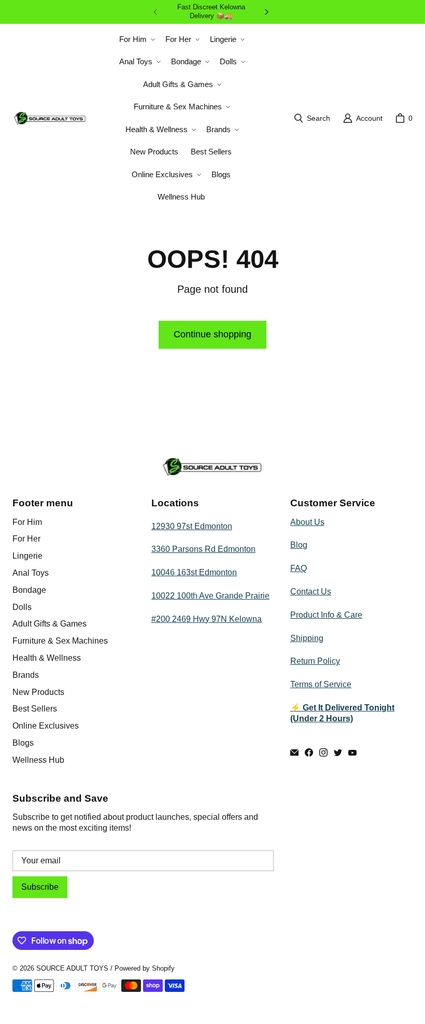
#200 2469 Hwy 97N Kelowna (206, 619)
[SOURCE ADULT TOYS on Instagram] (323, 752)
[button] (136, 39)
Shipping (306, 638)
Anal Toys (30, 572)
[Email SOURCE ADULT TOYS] (294, 752)
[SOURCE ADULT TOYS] (50, 118)
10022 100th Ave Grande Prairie (210, 595)
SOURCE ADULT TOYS (72, 968)
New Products (38, 692)
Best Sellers (34, 708)
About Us (307, 522)
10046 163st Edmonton (194, 572)
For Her (26, 538)
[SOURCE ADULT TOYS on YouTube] (352, 752)
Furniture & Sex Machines (60, 640)
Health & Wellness (46, 657)
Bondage (29, 590)
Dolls (22, 607)
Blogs (23, 742)
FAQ (298, 568)
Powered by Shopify (145, 968)
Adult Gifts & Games (49, 623)
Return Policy (315, 661)
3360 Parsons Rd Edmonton (203, 549)
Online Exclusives (45, 725)
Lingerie (27, 555)
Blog (298, 545)
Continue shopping (212, 334)
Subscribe (40, 887)
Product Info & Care (326, 614)
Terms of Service (320, 684)
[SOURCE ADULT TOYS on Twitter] (338, 752)
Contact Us (310, 591)
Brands (25, 675)
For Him (27, 522)
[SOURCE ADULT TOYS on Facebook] (309, 752)
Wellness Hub (38, 760)
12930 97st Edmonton (191, 526)
